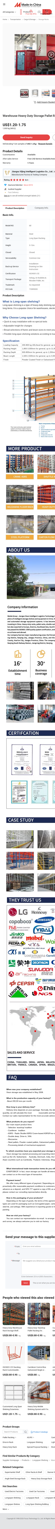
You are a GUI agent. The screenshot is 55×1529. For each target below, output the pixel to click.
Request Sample (45, 144)
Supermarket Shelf (12, 1472)
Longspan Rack (32, 1497)
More (5, 1509)
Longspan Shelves (12, 1504)
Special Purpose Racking (37, 1447)
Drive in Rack (8, 1442)
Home (5, 19)
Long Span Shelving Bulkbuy (37, 1504)
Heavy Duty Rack (10, 1447)
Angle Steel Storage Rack (15, 1478)
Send (25, 1283)
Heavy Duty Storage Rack (41, 1478)
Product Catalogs (40, 1432)
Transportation (15, 19)
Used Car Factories (37, 1491)
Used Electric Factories (14, 1491)
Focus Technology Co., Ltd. (34, 1518)
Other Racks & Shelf (34, 1472)
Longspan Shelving (35, 1442)
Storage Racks (43, 19)
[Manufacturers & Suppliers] (27, 4)
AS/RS (30, 1437)
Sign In (7, 195)
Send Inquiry (26, 137)
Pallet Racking (8, 1437)
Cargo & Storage (30, 19)
